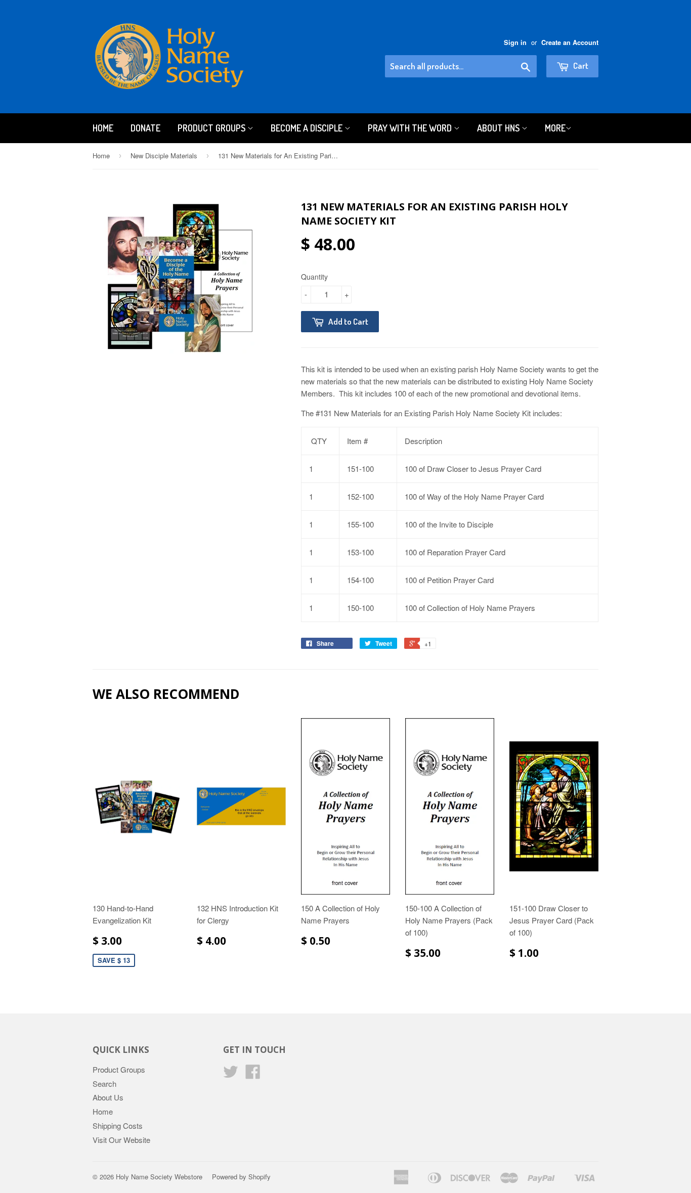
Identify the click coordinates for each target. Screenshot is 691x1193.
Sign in (515, 42)
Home (103, 128)
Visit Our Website (121, 1139)
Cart (580, 65)
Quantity (314, 277)
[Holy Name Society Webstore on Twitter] (230, 1074)
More (555, 128)
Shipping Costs (118, 1125)
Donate (145, 128)
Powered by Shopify (241, 1176)
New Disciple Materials (164, 155)
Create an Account (569, 42)
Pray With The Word (411, 128)
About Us (108, 1097)
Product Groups (212, 128)
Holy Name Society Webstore (159, 1176)
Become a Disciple (307, 128)
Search (104, 1083)
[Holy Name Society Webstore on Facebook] (253, 1074)
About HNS (499, 128)
